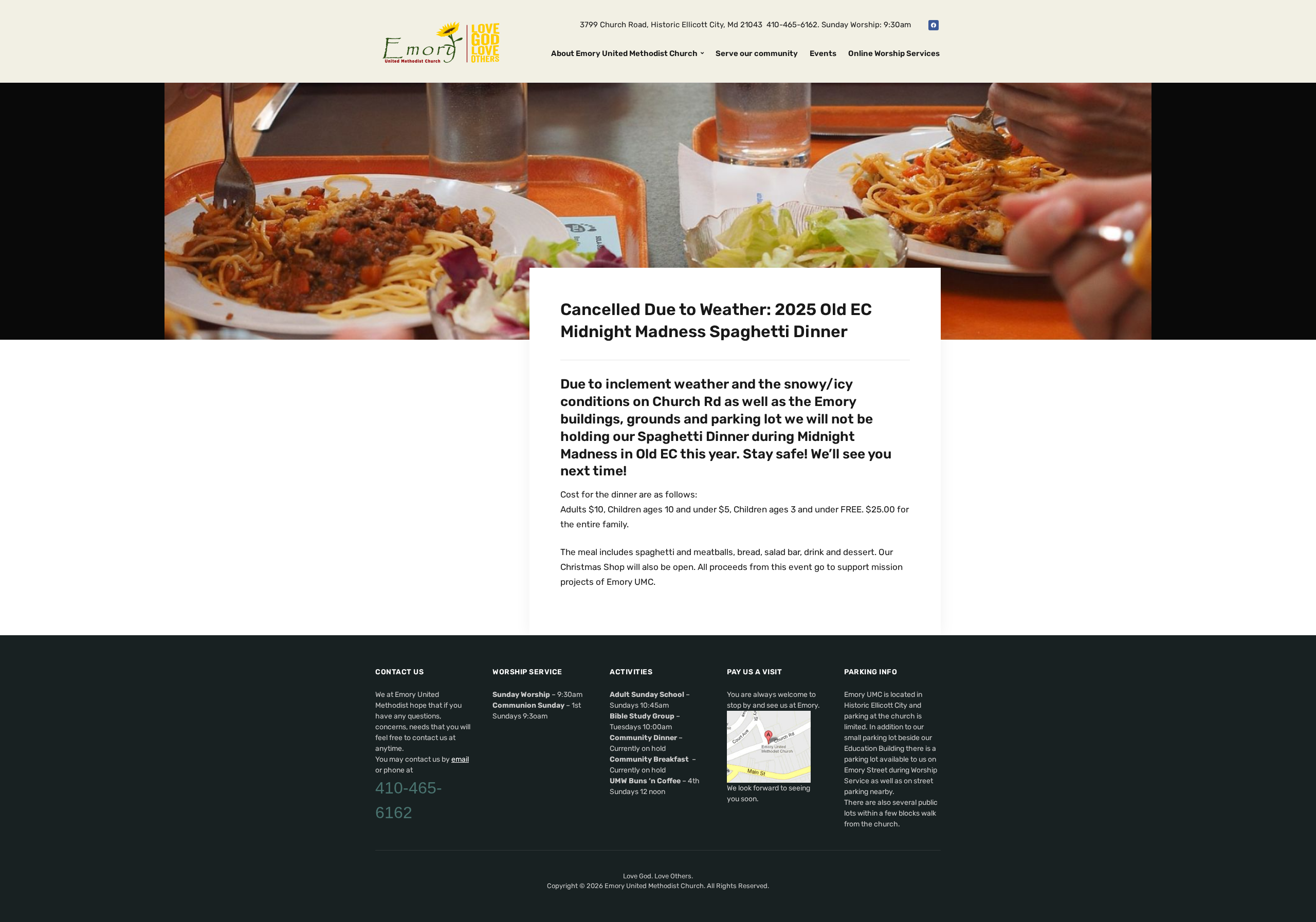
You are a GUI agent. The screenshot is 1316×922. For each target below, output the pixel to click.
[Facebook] (933, 24)
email (460, 759)
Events (823, 53)
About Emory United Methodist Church (624, 53)
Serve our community (757, 53)
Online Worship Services (894, 53)
